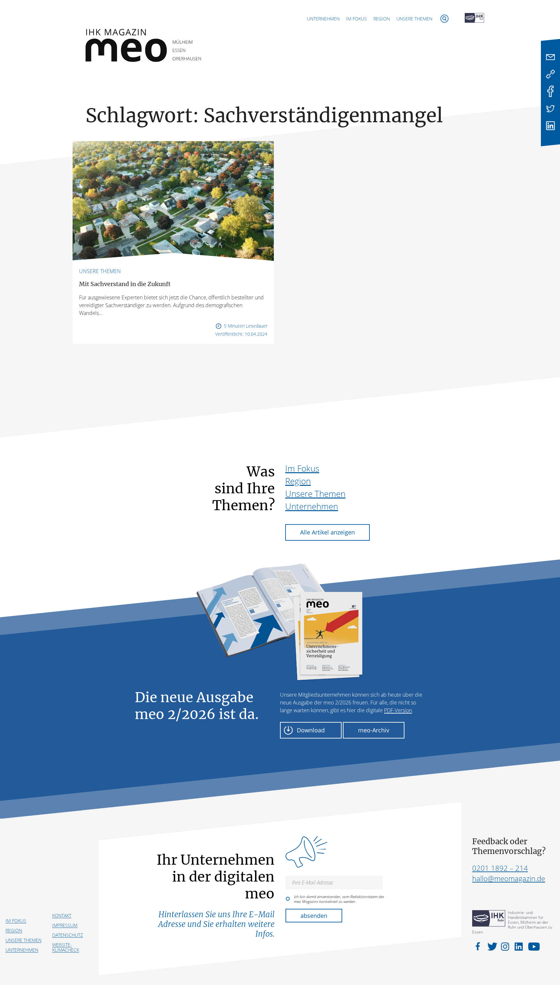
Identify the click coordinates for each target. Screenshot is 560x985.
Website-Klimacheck (65, 947)
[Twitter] (550, 108)
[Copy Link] (550, 74)
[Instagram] (506, 946)
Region (381, 19)
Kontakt (61, 915)
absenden (313, 915)
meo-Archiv (373, 730)
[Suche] (444, 19)
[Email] (550, 57)
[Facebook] (550, 91)
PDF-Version (398, 710)
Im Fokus (356, 19)
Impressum (64, 925)
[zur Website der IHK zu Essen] (474, 18)
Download (311, 730)
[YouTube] (532, 946)
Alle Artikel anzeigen (327, 532)
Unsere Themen (414, 19)
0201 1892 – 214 (500, 868)
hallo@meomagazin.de (508, 878)
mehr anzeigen (280, 366)
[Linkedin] (550, 125)
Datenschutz (67, 935)
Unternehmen (323, 19)
